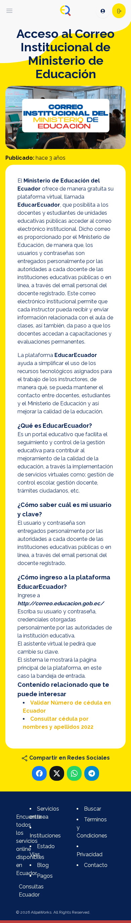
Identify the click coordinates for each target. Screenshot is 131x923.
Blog (43, 865)
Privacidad (89, 854)
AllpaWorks (41, 912)
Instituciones (45, 835)
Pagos (45, 876)
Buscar (92, 809)
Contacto (95, 865)
